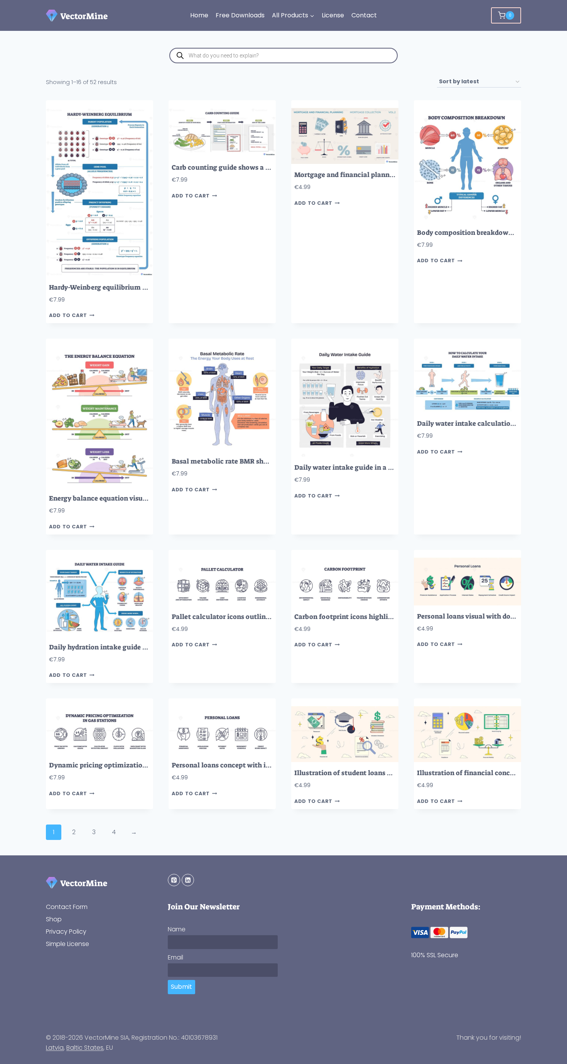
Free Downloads (240, 15)
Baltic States (84, 1047)
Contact (364, 15)
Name (177, 929)
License (333, 15)
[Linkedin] (188, 880)
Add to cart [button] (68, 315)
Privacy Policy (66, 931)
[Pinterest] (174, 880)
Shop (54, 919)
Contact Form (67, 906)
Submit (181, 986)
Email (175, 957)
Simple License (67, 943)
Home (199, 15)
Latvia (55, 1047)
